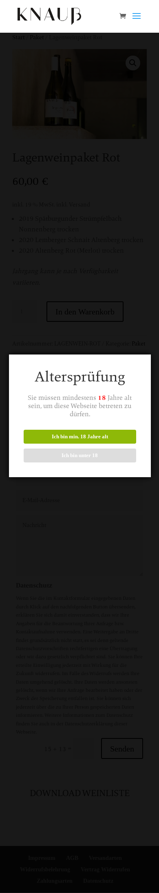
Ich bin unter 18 (80, 455)
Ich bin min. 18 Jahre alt (80, 436)
